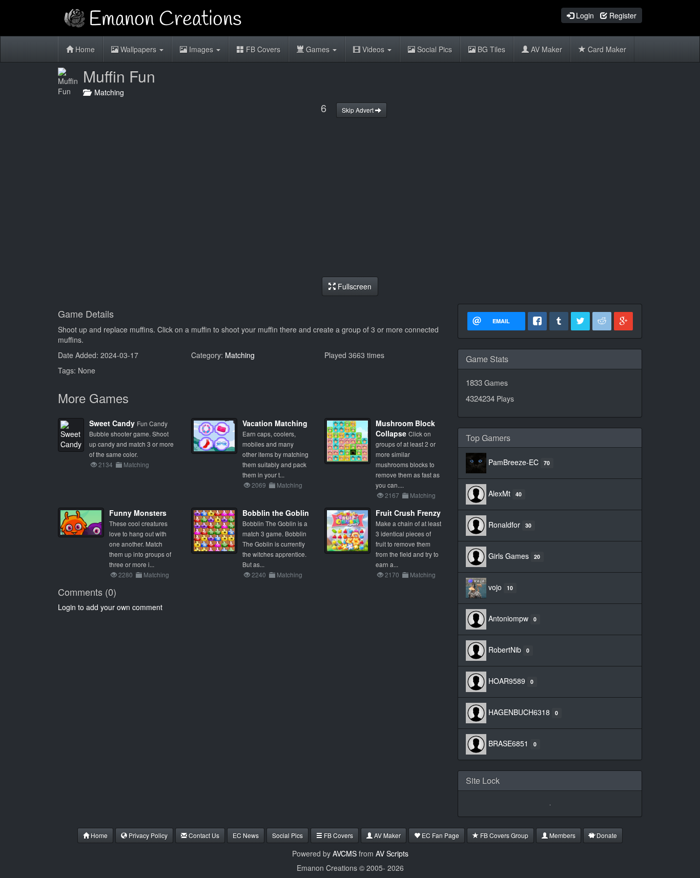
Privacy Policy (147, 835)
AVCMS (345, 853)
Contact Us (203, 835)
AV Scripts (392, 853)
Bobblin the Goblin (275, 513)
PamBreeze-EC (513, 462)
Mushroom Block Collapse (405, 428)
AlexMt (499, 493)
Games (318, 49)
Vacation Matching (274, 423)
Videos (373, 49)
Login (584, 15)
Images (201, 49)
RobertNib (504, 649)
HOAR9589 (506, 681)
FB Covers (262, 49)
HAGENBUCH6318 (519, 712)
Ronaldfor (504, 524)
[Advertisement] (350, 197)
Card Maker (606, 49)
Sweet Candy (112, 423)
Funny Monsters (138, 513)
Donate (606, 835)
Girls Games (508, 556)
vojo (495, 587)
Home (84, 49)
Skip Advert (358, 110)
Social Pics (433, 49)
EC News (246, 835)
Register (621, 15)
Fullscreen (354, 286)
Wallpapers (138, 49)
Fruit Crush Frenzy (408, 513)
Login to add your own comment (110, 607)
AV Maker (545, 49)
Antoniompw (508, 618)
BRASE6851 (508, 743)
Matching (107, 92)
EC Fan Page (439, 835)
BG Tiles (490, 49)
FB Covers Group (503, 835)
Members (561, 835)
